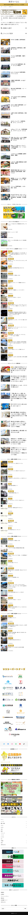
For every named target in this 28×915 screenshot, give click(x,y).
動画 (2, 831)
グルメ (2, 825)
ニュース (2, 821)
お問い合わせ (3, 844)
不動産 (2, 840)
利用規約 (2, 894)
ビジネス (2, 836)
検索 (25, 908)
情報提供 (2, 892)
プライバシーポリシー (5, 896)
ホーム (2, 819)
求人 (2, 838)
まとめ (2, 827)
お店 (2, 829)
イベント (2, 835)
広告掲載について (4, 900)
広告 (2, 842)
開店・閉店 (3, 823)
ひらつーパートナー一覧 (5, 761)
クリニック (3, 833)
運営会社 (2, 898)
